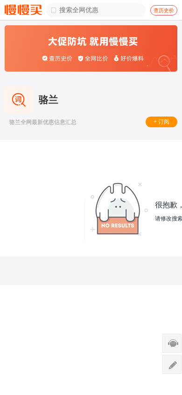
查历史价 (164, 10)
